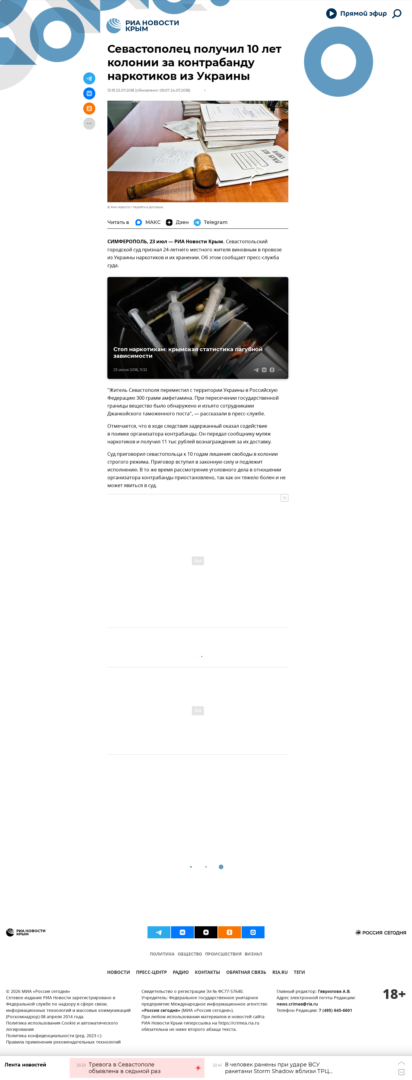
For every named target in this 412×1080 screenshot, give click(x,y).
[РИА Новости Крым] (142, 25)
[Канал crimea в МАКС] (253, 932)
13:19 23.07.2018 (120, 90)
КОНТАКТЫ (207, 973)
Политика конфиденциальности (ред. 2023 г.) (53, 1036)
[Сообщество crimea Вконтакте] (182, 932)
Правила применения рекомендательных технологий (63, 1042)
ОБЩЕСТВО (190, 954)
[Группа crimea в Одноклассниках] (229, 932)
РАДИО (181, 973)
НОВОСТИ (118, 973)
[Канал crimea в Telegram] (158, 932)
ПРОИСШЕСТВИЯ (223, 954)
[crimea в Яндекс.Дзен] (206, 932)
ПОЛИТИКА (162, 954)
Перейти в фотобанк (148, 207)
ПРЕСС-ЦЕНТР (151, 973)
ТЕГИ (299, 973)
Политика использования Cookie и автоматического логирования (62, 1026)
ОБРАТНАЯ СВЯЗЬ (246, 973)
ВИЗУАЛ (253, 954)
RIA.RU (280, 973)
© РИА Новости (118, 207)
